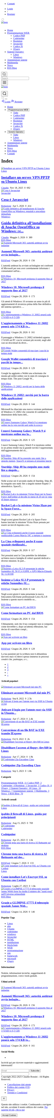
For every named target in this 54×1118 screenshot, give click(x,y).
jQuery (10, 961)
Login (10, 8)
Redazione (6, 206)
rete (9, 953)
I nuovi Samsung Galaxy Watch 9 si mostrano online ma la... (23, 432)
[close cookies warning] (4, 1098)
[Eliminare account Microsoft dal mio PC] (27, 687)
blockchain (12, 945)
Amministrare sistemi (17, 60)
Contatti (11, 3)
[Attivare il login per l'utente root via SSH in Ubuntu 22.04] (27, 702)
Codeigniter (18, 38)
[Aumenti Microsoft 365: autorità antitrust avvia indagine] (27, 244)
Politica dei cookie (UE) (18, 1087)
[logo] (4, 86)
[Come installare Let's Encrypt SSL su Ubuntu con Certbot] (27, 867)
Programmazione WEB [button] (18, 33)
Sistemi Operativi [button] (15, 52)
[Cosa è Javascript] (27, 190)
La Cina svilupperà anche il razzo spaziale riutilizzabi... (22, 543)
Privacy (10, 1090)
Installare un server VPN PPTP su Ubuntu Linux (25, 179)
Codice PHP (19, 35)
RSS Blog (12, 68)
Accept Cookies (9, 1115)
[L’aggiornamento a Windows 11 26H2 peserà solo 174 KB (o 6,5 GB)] (27, 316)
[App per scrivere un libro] (27, 637)
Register (11, 14)
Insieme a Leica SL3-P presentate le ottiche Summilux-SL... (22, 581)
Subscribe (35, 1071)
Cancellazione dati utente (19, 1084)
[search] (4, 74)
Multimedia (12, 62)
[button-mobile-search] (4, 94)
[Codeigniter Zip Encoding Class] (27, 759)
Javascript (17, 43)
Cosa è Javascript (14, 200)
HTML (10, 939)
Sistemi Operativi (21, 788)
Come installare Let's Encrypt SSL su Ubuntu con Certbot (24, 878)
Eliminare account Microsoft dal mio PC (26, 692)
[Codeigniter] (27, 825)
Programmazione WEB (14, 783)
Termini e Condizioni (17, 1092)
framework (12, 956)
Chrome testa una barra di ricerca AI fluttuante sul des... (24, 855)
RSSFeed (5, 260)
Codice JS (18, 46)
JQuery (16, 49)
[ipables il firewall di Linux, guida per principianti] (27, 805)
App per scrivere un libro (16, 643)
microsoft (11, 958)
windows (11, 934)
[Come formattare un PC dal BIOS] (27, 607)
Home (10, 30)
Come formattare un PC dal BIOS (22, 613)
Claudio (5, 188)
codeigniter (12, 931)
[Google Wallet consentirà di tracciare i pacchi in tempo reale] (27, 352)
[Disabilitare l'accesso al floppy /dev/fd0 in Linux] (27, 741)
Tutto (15, 112)
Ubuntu (10, 929)
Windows (17, 57)
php (9, 926)
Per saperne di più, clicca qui (24, 1108)
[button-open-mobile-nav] (4, 82)
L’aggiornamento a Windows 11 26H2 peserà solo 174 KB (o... (24, 325)
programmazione (15, 950)
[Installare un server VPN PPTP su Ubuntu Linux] (27, 168)
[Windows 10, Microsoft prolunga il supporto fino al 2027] (27, 280)
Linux (16, 54)
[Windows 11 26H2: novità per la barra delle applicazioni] (27, 388)
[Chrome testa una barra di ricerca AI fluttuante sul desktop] (27, 844)
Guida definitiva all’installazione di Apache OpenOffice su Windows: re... (26, 227)
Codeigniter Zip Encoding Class (20, 765)
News (10, 65)
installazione (13, 942)
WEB (10, 947)
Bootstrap (17, 41)
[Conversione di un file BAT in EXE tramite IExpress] (27, 723)
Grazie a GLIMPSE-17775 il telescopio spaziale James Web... (25, 904)
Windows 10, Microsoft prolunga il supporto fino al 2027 (22, 289)
